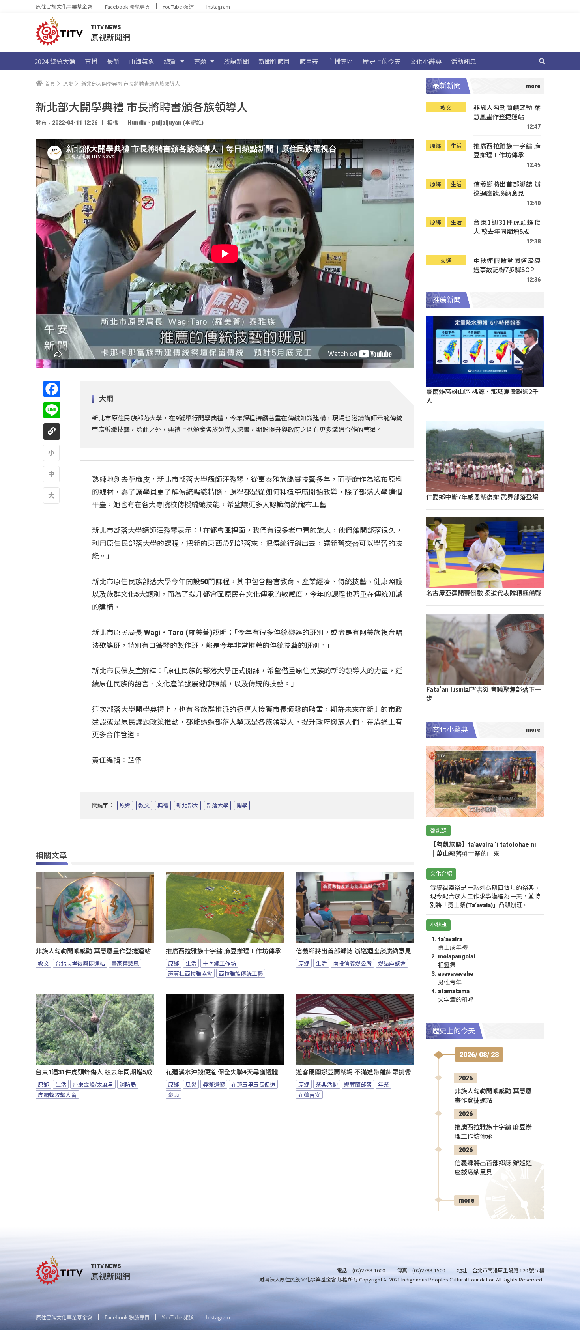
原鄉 (125, 805)
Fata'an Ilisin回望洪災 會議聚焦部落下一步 (483, 693)
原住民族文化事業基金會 (64, 6)
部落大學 (217, 805)
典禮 (162, 805)
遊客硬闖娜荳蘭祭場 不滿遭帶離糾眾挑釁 (353, 1072)
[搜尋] (542, 61)
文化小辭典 (426, 61)
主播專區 (340, 61)
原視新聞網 (110, 37)
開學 (241, 805)
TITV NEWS (106, 27)
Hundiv (136, 123)
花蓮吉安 (309, 1094)
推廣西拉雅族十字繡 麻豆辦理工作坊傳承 (223, 951)
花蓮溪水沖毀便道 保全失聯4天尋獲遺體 (222, 1072)
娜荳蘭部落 (358, 1084)
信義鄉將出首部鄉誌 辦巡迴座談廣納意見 (353, 951)
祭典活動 (327, 1084)
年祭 (383, 1084)
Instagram (218, 6)
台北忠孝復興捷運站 (80, 963)
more (466, 1200)
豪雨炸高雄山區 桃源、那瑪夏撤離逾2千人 (482, 396)
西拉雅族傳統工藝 (241, 973)
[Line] (51, 410)
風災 (190, 1084)
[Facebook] (51, 389)
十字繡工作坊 (219, 963)
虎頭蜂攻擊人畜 (57, 1094)
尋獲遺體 (214, 1084)
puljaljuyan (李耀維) (178, 123)
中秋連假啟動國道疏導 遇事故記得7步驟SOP (507, 265)
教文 (144, 805)
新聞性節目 (274, 61)
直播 (91, 61)
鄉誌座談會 (392, 963)
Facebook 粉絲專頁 (127, 6)
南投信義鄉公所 (352, 963)
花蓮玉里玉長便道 (253, 1084)
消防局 (128, 1084)
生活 (190, 963)
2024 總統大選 (54, 61)
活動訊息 (463, 61)
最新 (113, 61)
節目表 (308, 61)
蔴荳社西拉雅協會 (190, 973)
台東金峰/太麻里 (93, 1084)
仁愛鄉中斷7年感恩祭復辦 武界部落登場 (482, 496)
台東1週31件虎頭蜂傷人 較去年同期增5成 (94, 1072)
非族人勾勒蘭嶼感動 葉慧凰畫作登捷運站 (93, 951)
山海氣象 (141, 61)
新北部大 (187, 805)
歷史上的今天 (381, 61)
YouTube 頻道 (178, 6)
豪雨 (173, 1094)
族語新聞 (236, 61)
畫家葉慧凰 (125, 963)
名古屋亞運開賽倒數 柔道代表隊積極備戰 (483, 593)
